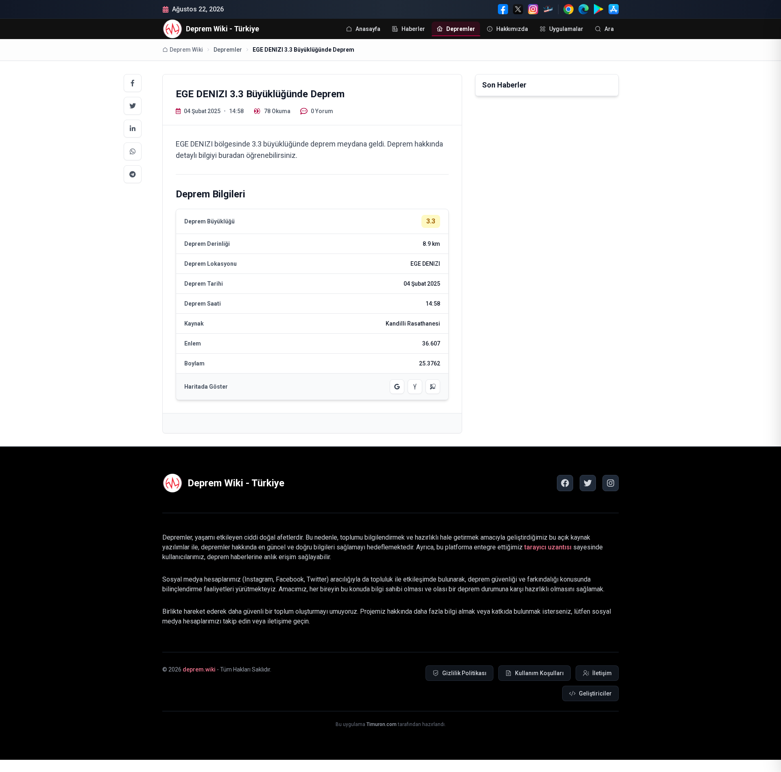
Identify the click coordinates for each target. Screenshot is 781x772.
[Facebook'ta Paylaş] (133, 83)
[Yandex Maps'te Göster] (415, 386)
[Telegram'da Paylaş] (133, 174)
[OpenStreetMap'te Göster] (432, 386)
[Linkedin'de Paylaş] (133, 129)
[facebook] (565, 483)
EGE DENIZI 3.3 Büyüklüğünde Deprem (303, 49)
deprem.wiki (199, 669)
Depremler (228, 49)
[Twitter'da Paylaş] (133, 106)
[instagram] (610, 483)
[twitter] (588, 483)
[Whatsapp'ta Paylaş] (133, 151)
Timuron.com (382, 724)
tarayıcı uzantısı (548, 547)
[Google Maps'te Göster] (397, 386)
